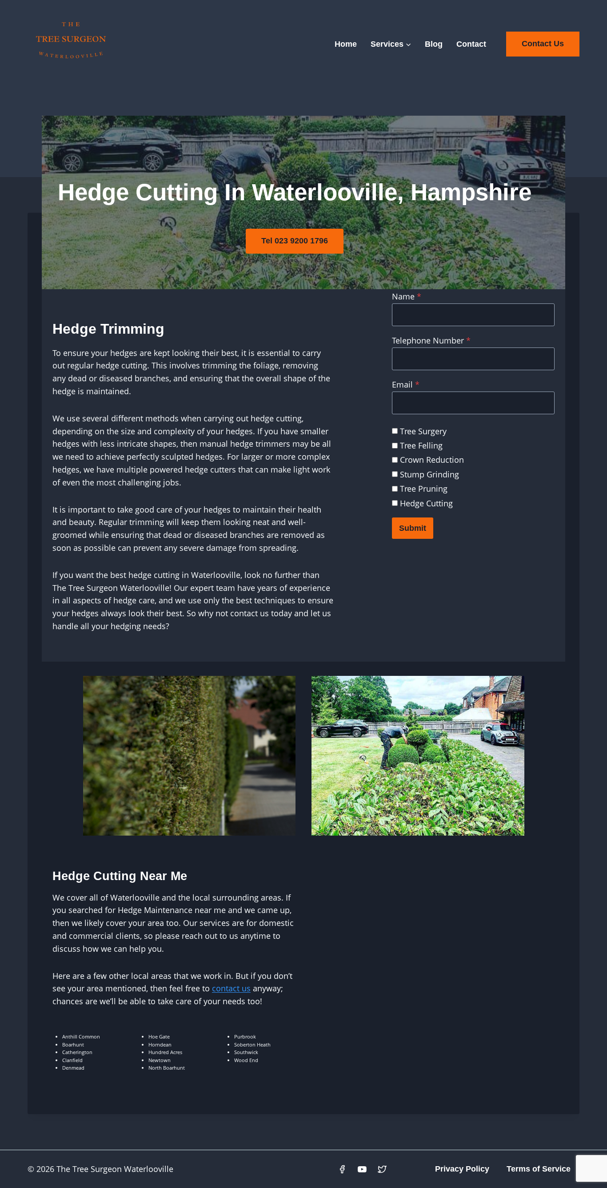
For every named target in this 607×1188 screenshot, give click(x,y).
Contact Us (543, 43)
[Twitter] (382, 1169)
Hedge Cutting (426, 503)
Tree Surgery (423, 431)
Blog (434, 44)
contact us (231, 988)
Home (346, 44)
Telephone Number (431, 340)
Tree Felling (421, 445)
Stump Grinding (429, 474)
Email (405, 384)
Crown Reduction (432, 459)
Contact (471, 44)
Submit (412, 528)
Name (406, 296)
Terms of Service (539, 1168)
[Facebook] (342, 1169)
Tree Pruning (423, 488)
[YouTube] (362, 1169)
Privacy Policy (462, 1168)
